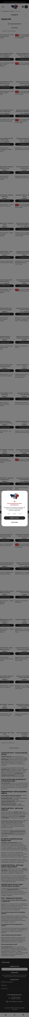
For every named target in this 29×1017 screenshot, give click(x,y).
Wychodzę (14, 522)
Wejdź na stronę (14, 518)
